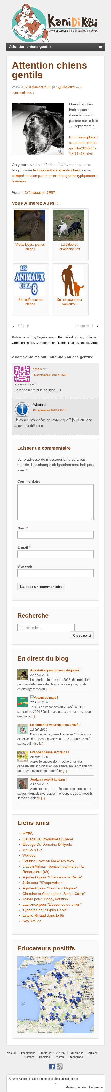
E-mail (22, 547)
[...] (48, 689)
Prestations (28, 1052)
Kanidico (44, 1056)
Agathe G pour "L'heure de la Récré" (52, 877)
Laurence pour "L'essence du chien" (52, 904)
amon (37, 369)
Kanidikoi (68, 87)
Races (84, 343)
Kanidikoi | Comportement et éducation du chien (48, 1078)
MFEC (27, 833)
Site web (24, 566)
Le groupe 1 (84, 326)
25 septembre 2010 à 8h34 (49, 374)
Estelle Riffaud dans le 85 (43, 915)
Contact (29, 1056)
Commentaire (29, 481)
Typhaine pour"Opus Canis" (45, 910)
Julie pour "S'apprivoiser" (42, 883)
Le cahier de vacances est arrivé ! (55, 725)
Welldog (29, 855)
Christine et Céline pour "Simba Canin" (53, 893)
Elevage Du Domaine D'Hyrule (47, 844)
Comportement (46, 343)
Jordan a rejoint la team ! (48, 779)
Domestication (68, 343)
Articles (93, 1052)
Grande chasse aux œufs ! (49, 752)
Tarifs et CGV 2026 (53, 1052)
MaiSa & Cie (32, 850)
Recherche (76, 1056)
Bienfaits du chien (70, 337)
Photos (59, 1056)
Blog (33, 337)
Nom (21, 528)
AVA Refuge (32, 921)
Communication (23, 343)
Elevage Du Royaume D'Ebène (47, 839)
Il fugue (23, 326)
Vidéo (94, 343)
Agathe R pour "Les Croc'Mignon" (49, 888)
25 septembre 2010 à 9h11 (49, 410)
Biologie (90, 337)
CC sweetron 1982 (40, 192)
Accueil (11, 1052)
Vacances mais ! (46, 698)
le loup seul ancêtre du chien (56, 170)
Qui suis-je (76, 1052)
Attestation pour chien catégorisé (54, 670)
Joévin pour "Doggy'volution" (45, 899)
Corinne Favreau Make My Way (48, 861)
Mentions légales (76, 1087)
